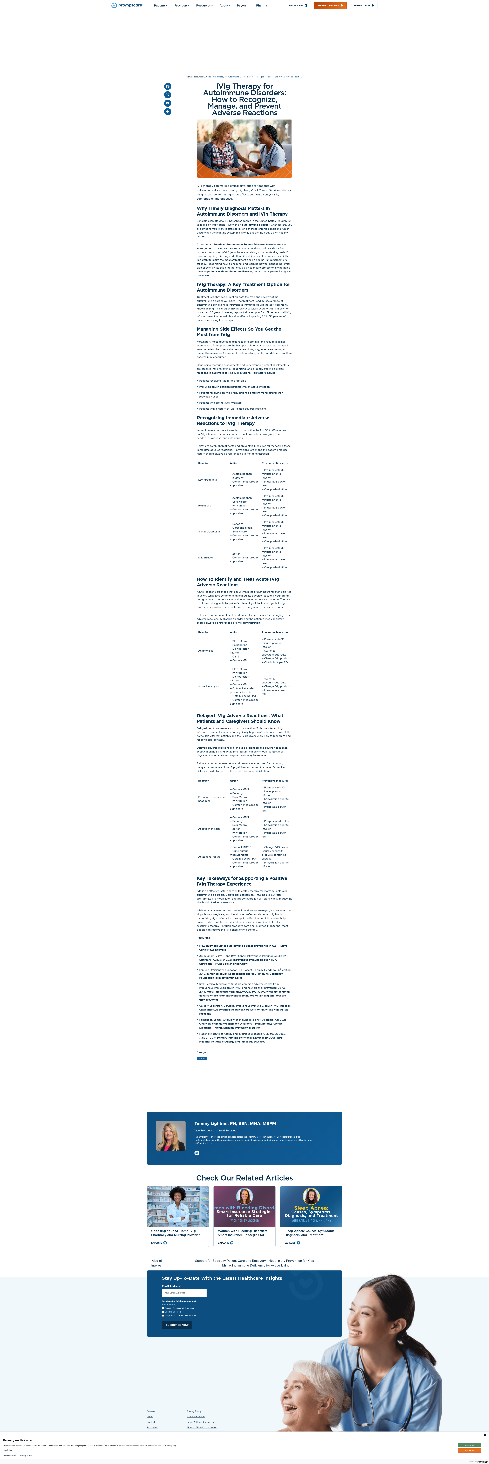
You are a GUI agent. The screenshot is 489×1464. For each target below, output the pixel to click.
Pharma (261, 5)
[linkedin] (196, 1153)
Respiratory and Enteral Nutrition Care (180, 1315)
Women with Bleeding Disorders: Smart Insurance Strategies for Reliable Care (243, 1233)
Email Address (171, 1286)
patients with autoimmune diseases (229, 271)
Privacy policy (26, 1455)
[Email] (168, 103)
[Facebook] (168, 86)
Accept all (469, 1445)
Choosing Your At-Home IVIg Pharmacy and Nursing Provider (175, 1233)
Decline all (469, 1450)
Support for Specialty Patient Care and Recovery (230, 1261)
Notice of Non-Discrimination (202, 1427)
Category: (203, 1052)
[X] (168, 94)
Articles (202, 1058)
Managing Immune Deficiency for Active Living (256, 1265)
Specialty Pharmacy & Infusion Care (179, 1308)
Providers (181, 5)
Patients (160, 5)
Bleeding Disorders (173, 1312)
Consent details (9, 1455)
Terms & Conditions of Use (201, 1422)
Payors (241, 5)
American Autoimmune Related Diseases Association (247, 244)
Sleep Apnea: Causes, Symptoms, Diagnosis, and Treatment (310, 1233)
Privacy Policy (194, 1411)
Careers (151, 1411)
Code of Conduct (196, 1416)
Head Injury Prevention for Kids (291, 1261)
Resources (203, 5)
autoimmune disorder (255, 225)
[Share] (168, 111)
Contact (151, 1422)
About (224, 5)
